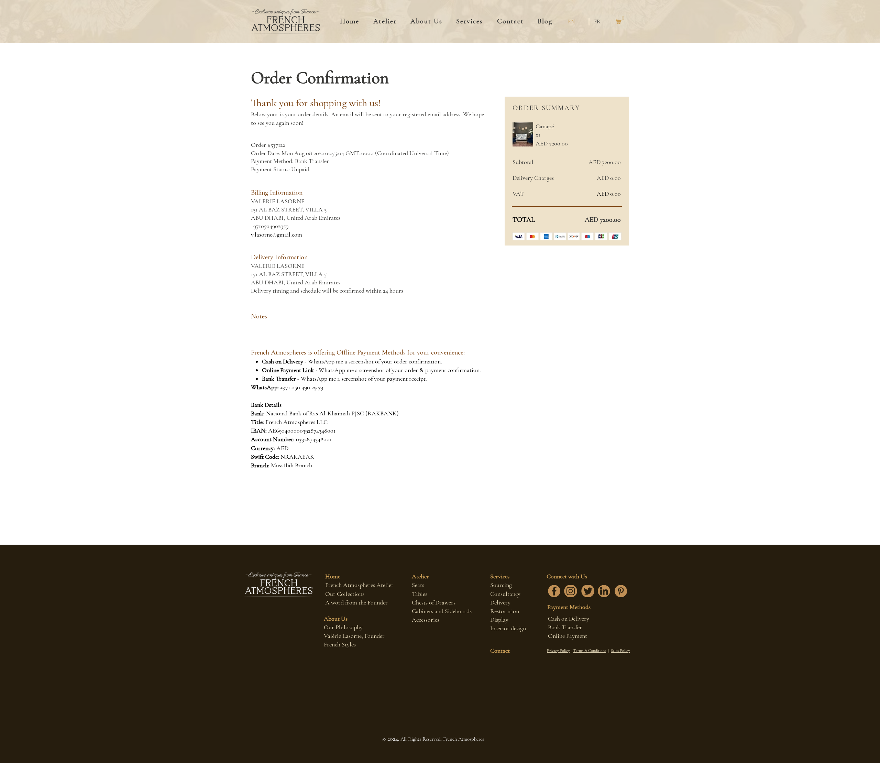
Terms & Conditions (589, 650)
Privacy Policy (558, 650)
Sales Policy (620, 650)
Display (499, 619)
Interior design (508, 628)
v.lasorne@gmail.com (276, 234)
